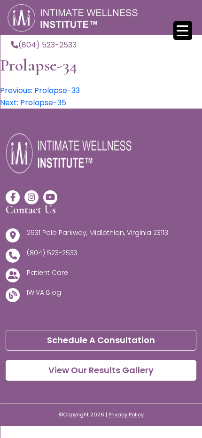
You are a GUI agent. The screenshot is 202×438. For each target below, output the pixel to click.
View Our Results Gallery (101, 370)
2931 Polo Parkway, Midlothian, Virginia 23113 (97, 232)
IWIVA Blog (44, 292)
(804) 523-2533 (47, 44)
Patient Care (47, 272)
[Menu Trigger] (182, 30)
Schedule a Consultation (101, 340)
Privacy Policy (126, 414)
